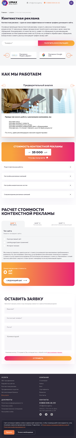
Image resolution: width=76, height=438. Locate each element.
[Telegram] (46, 414)
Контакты (42, 395)
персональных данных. (54, 352)
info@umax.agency (35, 3)
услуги (11, 12)
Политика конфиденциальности (12, 403)
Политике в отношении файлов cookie (55, 425)
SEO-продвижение (7, 380)
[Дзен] (52, 414)
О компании (43, 380)
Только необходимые (25, 432)
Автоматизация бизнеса (9, 392)
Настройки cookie (7, 411)
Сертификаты (44, 389)
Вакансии (42, 392)
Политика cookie (7, 406)
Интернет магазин (13, 246)
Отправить (38, 358)
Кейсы (41, 383)
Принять (9, 432)
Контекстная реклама (8, 386)
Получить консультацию (56, 43)
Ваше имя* (10, 309)
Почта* (9, 327)
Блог (40, 386)
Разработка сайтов (8, 383)
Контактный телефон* (14, 318)
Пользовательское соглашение (11, 409)
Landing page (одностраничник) (17, 242)
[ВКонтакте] (40, 414)
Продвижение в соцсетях (10, 389)
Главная (4, 12)
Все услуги (5, 395)
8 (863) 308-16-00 (53, 3)
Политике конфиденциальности (14, 427)
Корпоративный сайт (14, 239)
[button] (69, 55)
